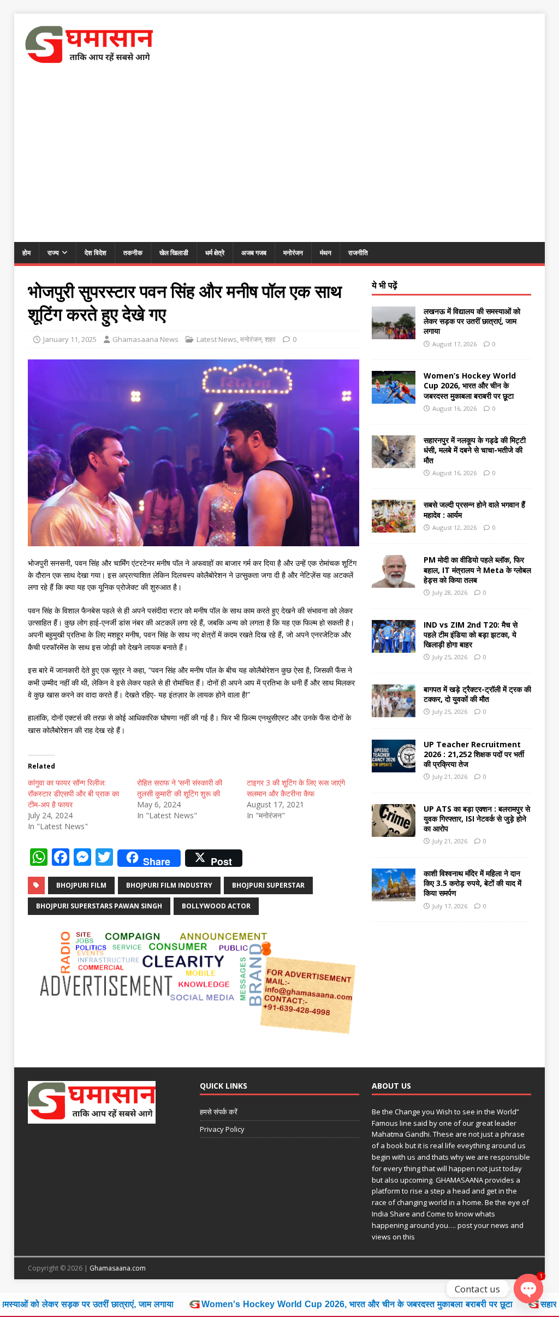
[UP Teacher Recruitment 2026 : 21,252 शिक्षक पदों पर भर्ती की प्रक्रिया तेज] (393, 765)
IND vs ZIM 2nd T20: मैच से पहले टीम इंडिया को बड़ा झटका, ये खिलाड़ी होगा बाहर (471, 634)
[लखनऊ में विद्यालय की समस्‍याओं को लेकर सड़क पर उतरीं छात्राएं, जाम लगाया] (393, 333)
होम (26, 252)
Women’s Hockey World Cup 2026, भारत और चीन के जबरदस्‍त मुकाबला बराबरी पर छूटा (470, 385)
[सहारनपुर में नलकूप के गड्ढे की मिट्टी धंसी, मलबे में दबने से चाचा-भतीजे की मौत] (393, 462)
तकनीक (132, 252)
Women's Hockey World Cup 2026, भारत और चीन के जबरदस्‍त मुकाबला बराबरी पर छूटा (290, 1304)
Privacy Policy (222, 1129)
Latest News (217, 339)
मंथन (325, 252)
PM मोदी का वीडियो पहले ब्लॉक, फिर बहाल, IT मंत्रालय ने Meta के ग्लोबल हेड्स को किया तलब (477, 569)
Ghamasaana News (145, 339)
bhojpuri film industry (169, 885)
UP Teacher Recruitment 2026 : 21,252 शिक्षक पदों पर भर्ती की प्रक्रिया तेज (474, 754)
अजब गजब (253, 252)
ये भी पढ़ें (384, 285)
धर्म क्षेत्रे (214, 252)
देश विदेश (95, 252)
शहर (270, 339)
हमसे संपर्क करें (218, 1112)
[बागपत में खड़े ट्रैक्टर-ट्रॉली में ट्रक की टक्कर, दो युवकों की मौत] (393, 710)
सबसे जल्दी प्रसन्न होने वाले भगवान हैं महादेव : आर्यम (474, 509)
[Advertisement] (279, 160)
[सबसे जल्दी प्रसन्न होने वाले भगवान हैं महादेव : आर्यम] (393, 526)
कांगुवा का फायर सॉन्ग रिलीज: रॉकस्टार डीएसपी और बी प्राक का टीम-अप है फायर (73, 793)
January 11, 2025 (70, 339)
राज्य (53, 252)
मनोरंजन (293, 252)
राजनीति (358, 252)
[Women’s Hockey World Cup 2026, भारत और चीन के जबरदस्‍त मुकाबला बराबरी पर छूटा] (393, 397)
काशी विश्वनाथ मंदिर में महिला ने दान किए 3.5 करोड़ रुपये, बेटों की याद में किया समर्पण (472, 883)
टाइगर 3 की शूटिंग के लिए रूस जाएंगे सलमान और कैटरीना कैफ (296, 788)
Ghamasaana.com (118, 1268)
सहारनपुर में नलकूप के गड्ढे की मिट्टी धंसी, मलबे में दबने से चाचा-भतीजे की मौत (475, 450)
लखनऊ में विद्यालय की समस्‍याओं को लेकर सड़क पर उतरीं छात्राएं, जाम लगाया (472, 321)
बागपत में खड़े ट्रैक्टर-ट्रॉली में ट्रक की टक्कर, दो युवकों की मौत (477, 694)
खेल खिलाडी (173, 252)
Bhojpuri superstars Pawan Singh (99, 906)
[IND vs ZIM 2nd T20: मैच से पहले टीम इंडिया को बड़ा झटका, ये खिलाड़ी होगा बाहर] (393, 646)
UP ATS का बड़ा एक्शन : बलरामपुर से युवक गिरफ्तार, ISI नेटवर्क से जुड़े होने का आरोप (477, 819)
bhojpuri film (81, 885)
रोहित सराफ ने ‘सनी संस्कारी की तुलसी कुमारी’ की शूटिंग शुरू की (179, 788)
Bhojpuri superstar (268, 885)
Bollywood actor (216, 906)
